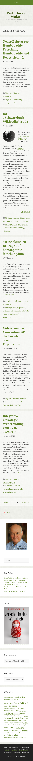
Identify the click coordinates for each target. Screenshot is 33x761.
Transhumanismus (24, 733)
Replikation (7, 317)
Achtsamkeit (9, 697)
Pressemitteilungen (21, 221)
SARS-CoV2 (20, 727)
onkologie (19, 489)
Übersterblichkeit (22, 737)
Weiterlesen (25, 211)
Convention (9, 402)
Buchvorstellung (11, 224)
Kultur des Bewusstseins (13, 718)
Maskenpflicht (7, 720)
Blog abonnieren (13, 747)
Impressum (17, 752)
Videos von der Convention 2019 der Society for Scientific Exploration (15, 336)
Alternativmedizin (19, 697)
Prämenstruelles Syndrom (12, 314)
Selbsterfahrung (8, 730)
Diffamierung (23, 224)
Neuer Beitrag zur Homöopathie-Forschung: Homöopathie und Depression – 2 (16, 49)
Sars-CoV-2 (9, 727)
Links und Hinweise (12, 93)
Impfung (16, 713)
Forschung (18, 100)
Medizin (19, 722)
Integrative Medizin (12, 486)
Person (7, 749)
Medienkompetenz (12, 218)
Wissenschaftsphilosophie (11, 737)
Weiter (26, 502)
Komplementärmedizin (17, 716)
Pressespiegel (22, 725)
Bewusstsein (9, 699)
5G (4, 697)
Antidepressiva (10, 308)
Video (20, 405)
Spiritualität (23, 730)
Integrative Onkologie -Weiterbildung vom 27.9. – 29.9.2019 (13, 424)
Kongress (26, 715)
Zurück (5, 502)
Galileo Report (20, 402)
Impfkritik (8, 713)
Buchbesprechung (20, 700)
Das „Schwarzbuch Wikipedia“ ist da (15, 117)
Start (5, 747)
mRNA (5, 725)
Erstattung (6, 311)
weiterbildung (19, 492)
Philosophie (11, 725)
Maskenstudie (14, 720)
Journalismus (7, 716)
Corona (6, 703)
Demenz (5, 706)
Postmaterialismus (10, 405)
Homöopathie (8, 103)
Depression (9, 100)
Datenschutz (25, 752)
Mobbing (21, 228)
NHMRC (25, 311)
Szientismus (16, 733)
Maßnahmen (22, 720)
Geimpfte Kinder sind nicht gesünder (16, 578)
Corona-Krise (12, 703)
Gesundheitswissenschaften (11, 708)
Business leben (25, 747)
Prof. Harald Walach (16, 15)
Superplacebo (19, 103)
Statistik (6, 733)
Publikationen (8, 752)
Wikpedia (6, 231)
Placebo (17, 725)
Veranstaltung (8, 492)
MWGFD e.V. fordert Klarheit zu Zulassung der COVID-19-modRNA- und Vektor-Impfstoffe (15, 582)
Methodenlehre (23, 749)
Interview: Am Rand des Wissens (14, 591)
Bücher (22, 218)
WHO (5, 735)
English (8, 399)
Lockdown (25, 718)
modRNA (25, 723)
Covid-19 (23, 702)
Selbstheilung (15, 730)
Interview (22, 713)
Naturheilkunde (8, 489)
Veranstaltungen (9, 482)
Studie (11, 733)
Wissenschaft (8, 96)
